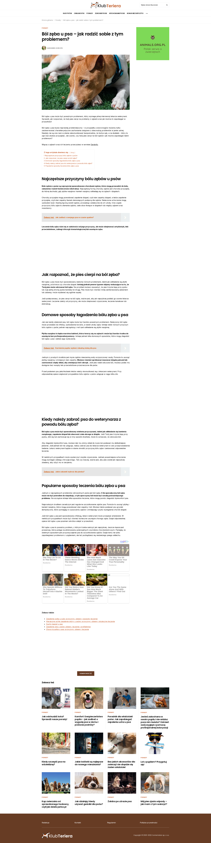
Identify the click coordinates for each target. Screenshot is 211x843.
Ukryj (72, 152)
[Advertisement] (86, 249)
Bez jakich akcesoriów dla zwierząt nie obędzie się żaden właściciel (121, 764)
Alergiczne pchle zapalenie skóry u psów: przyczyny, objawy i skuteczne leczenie (80, 621)
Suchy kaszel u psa (54, 624)
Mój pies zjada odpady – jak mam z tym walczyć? (154, 803)
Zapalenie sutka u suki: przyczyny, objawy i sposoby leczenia (71, 619)
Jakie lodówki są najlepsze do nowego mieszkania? (89, 763)
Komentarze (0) (86, 673)
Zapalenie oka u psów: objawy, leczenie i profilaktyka (68, 627)
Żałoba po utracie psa (120, 801)
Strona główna (47, 20)
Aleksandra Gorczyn (55, 48)
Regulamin (111, 823)
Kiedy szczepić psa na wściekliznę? (53, 763)
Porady (58, 20)
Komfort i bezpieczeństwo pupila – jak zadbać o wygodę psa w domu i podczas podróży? (89, 720)
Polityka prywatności (148, 823)
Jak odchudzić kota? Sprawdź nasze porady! (54, 718)
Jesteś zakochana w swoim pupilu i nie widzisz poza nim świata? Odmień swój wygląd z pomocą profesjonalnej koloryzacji (155, 722)
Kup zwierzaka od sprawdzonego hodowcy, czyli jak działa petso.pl (55, 804)
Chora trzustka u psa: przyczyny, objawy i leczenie (67, 629)
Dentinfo (94, 144)
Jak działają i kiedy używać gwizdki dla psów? (89, 803)
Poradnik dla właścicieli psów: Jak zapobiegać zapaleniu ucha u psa (120, 719)
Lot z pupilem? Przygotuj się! (154, 763)
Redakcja (45, 823)
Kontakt (78, 823)
